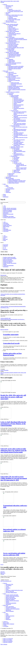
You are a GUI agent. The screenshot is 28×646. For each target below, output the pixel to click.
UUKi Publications (7, 230)
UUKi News (5, 231)
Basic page (5, 239)
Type (2, 233)
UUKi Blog (5, 223)
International (5, 212)
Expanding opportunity (11, 334)
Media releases (6, 226)
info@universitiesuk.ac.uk (6, 581)
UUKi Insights (6, 224)
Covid (4, 207)
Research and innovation (8, 214)
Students (5, 215)
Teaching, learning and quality (9, 217)
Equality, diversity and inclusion (9, 208)
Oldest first (5, 245)
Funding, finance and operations (9, 209)
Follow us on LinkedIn (8, 641)
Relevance (5, 249)
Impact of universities (7, 211)
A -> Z (4, 247)
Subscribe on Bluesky (7, 642)
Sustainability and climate (8, 216)
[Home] (2, 2)
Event (4, 238)
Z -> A (4, 248)
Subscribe (3, 571)
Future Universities (4, 370)
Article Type (3, 219)
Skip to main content (15, 1)
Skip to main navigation (6, 1)
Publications (5, 228)
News (4, 227)
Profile (4, 240)
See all (2, 564)
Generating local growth (11, 343)
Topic (2, 203)
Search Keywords (4, 202)
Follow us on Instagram (8, 638)
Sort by (2, 242)
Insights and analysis (7, 225)
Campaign (5, 236)
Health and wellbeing (7, 210)
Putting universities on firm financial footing (12, 354)
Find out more (3, 275)
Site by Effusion (4, 644)
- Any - (4, 205)
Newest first (5, 244)
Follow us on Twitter (7, 639)
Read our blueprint (4, 329)
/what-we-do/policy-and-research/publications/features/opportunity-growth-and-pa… (13, 319)
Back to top (3, 572)
